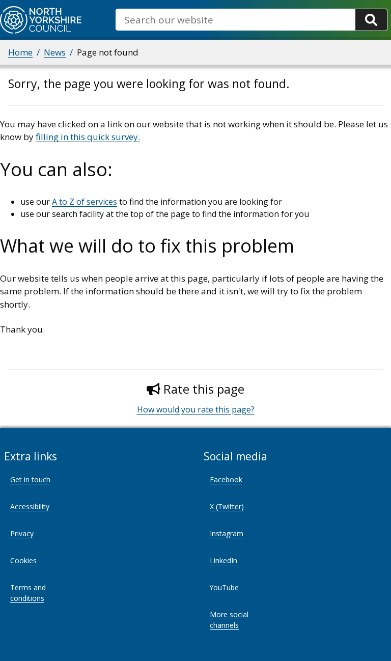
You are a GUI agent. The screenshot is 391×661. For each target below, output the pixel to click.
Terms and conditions (28, 593)
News (55, 52)
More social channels (229, 620)
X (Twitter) (227, 506)
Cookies (23, 560)
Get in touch (30, 479)
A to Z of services (84, 201)
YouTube (224, 587)
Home (20, 52)
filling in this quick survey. (88, 137)
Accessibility (29, 506)
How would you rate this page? (196, 409)
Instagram (226, 533)
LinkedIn (223, 560)
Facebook (226, 479)
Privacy (22, 533)
